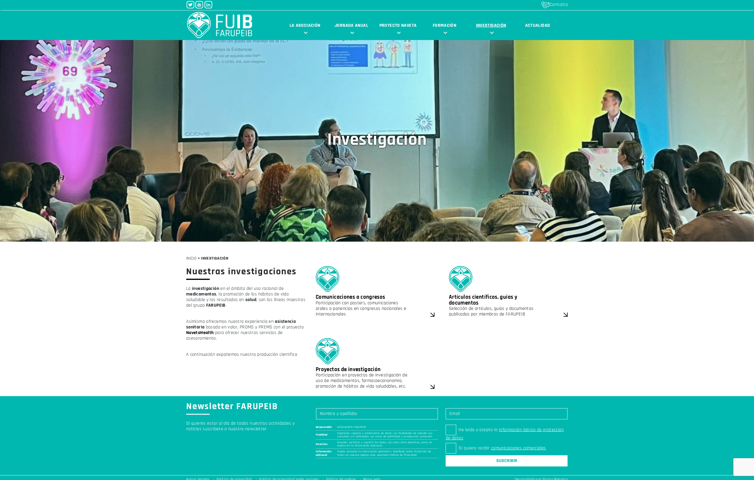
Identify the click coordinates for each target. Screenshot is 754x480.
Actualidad (537, 25)
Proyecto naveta (398, 25)
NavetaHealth (200, 333)
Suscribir (506, 461)
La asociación (305, 25)
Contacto (559, 4)
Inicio (191, 258)
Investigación (491, 25)
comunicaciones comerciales (518, 448)
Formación (444, 25)
